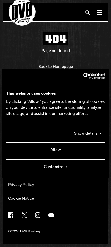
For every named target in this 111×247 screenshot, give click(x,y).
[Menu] (99, 12)
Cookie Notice (21, 198)
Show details (86, 133)
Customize (53, 166)
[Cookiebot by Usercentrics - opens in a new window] (81, 76)
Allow (55, 149)
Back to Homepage (55, 66)
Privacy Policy (21, 184)
